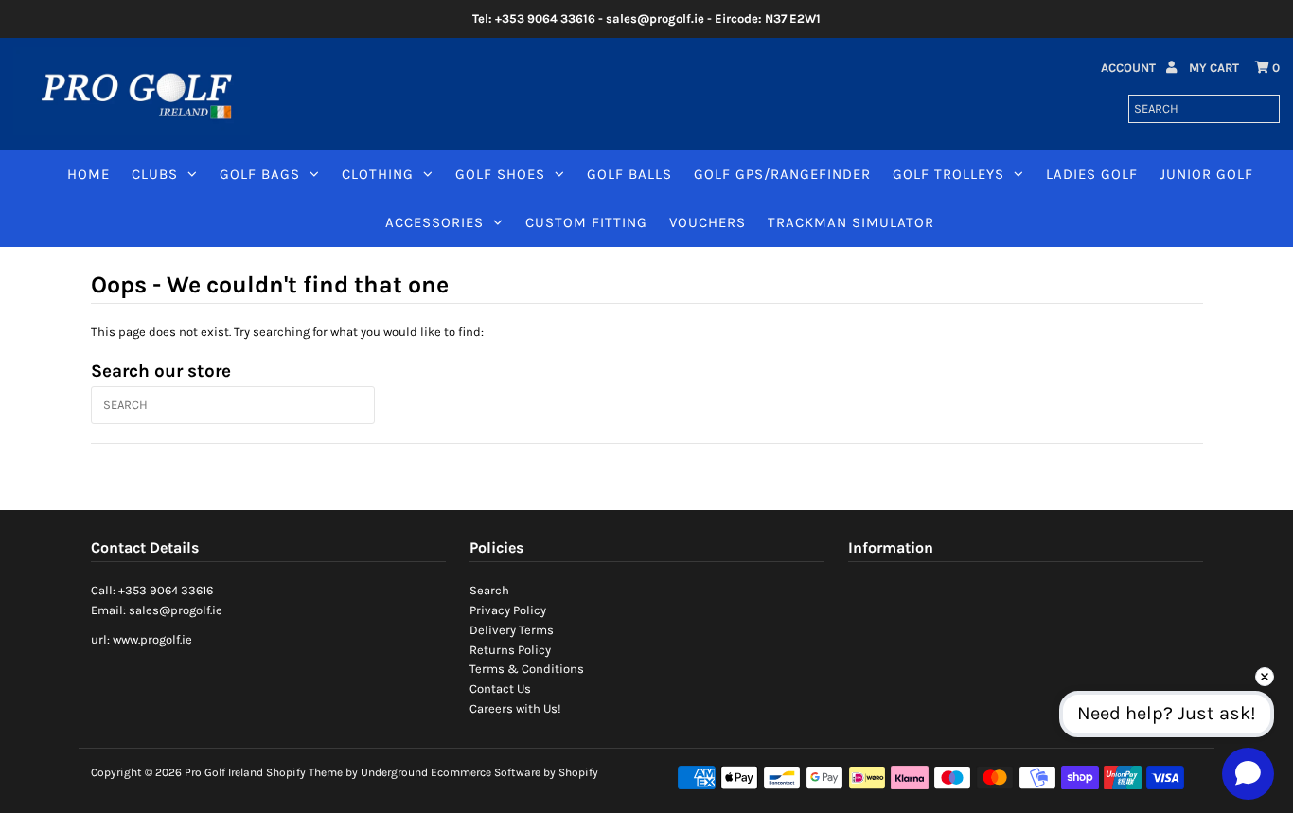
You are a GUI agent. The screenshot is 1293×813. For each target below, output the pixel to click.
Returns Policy (510, 650)
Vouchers (707, 222)
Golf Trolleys (948, 174)
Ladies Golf (1092, 174)
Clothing (378, 174)
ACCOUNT (1130, 68)
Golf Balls (629, 174)
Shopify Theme (304, 772)
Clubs (155, 174)
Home (88, 174)
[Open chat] (1248, 773)
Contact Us (500, 688)
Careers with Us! (515, 708)
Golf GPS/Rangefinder (782, 174)
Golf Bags (260, 174)
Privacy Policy (507, 610)
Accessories (434, 222)
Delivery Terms (511, 630)
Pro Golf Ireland (224, 772)
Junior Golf (1206, 174)
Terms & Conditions (526, 669)
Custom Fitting (586, 222)
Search (489, 590)
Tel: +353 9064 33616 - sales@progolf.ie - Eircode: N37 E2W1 (646, 18)
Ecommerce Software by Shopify (514, 772)
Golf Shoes (500, 174)
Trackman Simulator (851, 222)
